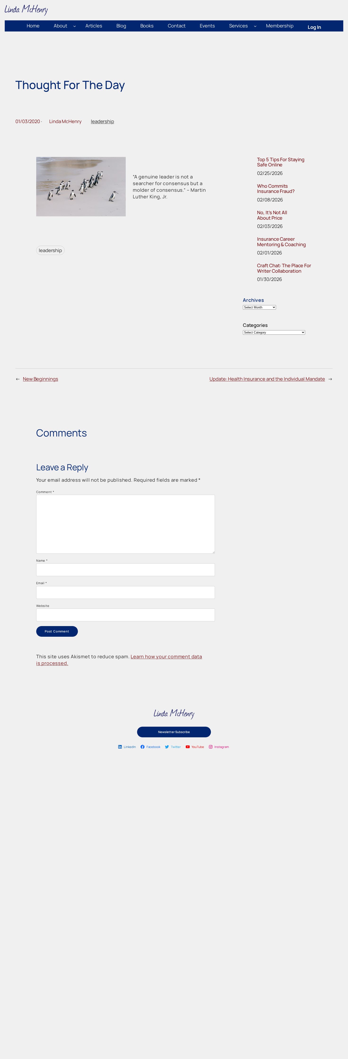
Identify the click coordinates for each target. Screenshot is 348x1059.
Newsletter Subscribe (174, 732)
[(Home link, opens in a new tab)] (174, 714)
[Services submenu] (255, 25)
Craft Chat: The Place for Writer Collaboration (284, 268)
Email (41, 583)
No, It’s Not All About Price (272, 215)
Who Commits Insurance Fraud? (275, 188)
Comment (45, 492)
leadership (102, 121)
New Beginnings (40, 379)
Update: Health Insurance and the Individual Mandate (267, 379)
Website (42, 606)
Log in (314, 27)
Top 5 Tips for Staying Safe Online (280, 162)
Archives (253, 300)
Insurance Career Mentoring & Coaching (281, 241)
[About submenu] (74, 25)
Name (42, 560)
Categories (255, 325)
